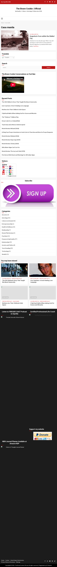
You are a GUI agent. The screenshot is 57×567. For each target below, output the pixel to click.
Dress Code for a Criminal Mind (11, 121)
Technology (5, 251)
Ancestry (4, 215)
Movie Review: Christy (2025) (10, 143)
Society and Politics (7, 245)
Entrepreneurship (7, 224)
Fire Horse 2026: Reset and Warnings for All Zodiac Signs (18, 155)
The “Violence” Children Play (10, 117)
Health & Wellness (7, 227)
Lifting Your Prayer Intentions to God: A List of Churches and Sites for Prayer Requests (27, 132)
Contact (7, 560)
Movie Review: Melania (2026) (10, 136)
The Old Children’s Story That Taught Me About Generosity (19, 102)
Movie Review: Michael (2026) (10, 128)
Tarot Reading (6, 248)
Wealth (4, 254)
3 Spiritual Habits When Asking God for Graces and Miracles (19, 113)
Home (2, 560)
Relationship (5, 242)
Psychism (4, 236)
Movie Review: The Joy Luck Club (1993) (13, 151)
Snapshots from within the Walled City (14, 40)
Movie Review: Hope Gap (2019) (11, 140)
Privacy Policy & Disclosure (8, 562)
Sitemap (18, 562)
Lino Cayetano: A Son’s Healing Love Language (15, 106)
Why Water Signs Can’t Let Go (11, 147)
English (7, 57)
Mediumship (5, 230)
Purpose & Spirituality (8, 239)
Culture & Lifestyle (34, 34)
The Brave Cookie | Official (28, 8)
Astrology (5, 218)
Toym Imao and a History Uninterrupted (13, 124)
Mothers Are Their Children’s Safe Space (14, 109)
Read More (35, 46)
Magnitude (41, 565)
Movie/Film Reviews (7, 233)
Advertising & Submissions (17, 560)
